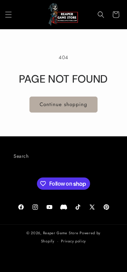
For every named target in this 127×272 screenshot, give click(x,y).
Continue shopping (63, 104)
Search (21, 156)
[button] (8, 14)
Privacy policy (73, 241)
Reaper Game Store (61, 233)
